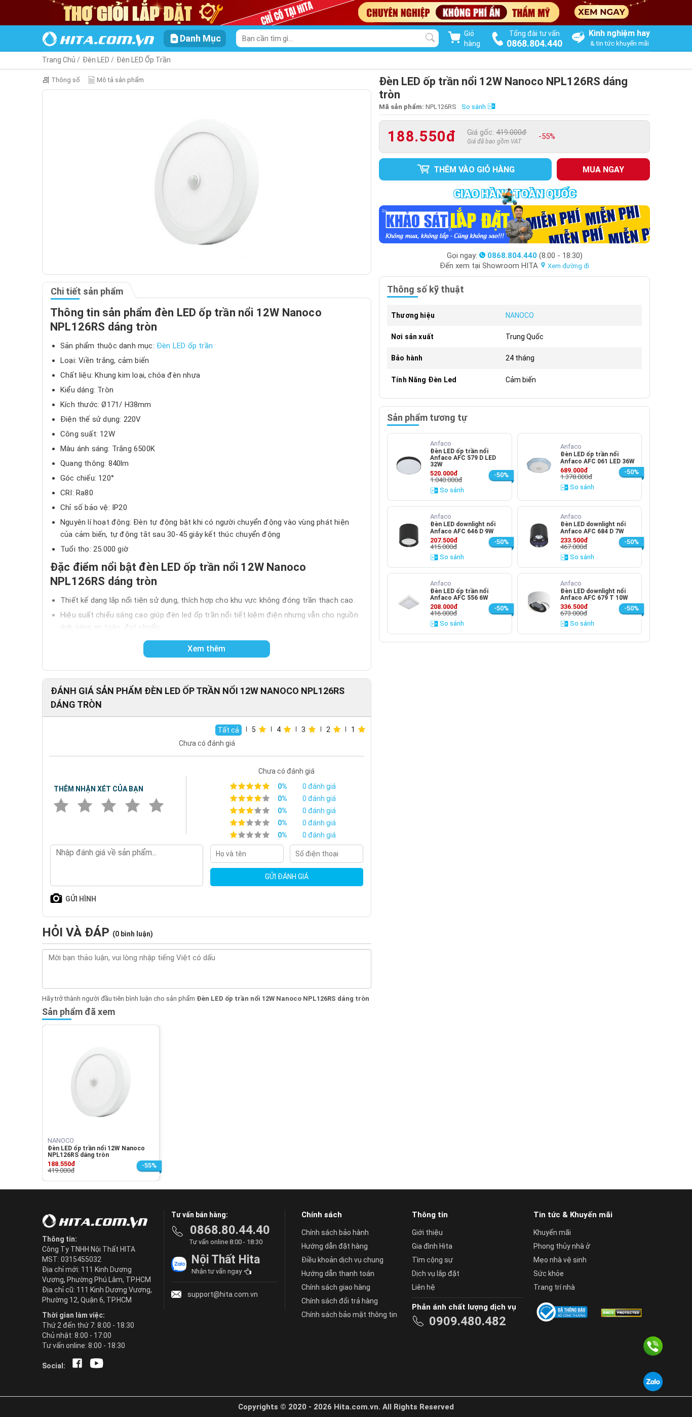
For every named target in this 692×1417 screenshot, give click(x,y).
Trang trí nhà (554, 1287)
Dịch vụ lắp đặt (435, 1273)
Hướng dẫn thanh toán (337, 1273)
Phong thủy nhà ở (561, 1246)
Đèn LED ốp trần (185, 345)
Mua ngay (603, 169)
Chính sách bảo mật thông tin (349, 1315)
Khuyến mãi (552, 1232)
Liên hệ (423, 1287)
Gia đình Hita (432, 1246)
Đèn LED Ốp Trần (144, 60)
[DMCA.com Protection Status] (620, 1312)
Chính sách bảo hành (335, 1232)
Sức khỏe (548, 1273)
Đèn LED (96, 60)
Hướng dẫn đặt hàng (334, 1246)
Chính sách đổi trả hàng (339, 1301)
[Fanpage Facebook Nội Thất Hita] (75, 1366)
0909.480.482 (467, 1321)
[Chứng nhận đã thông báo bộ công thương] (563, 1312)
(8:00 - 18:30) (535, 255)
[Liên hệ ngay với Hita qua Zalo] (653, 1381)
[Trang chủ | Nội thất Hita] (98, 40)
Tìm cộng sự (432, 1260)
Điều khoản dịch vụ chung (342, 1260)
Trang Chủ (58, 60)
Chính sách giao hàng (335, 1287)
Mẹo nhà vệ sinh (560, 1260)
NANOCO (520, 315)
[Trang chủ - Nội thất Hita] (97, 1222)
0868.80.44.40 (230, 1230)
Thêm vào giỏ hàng (473, 169)
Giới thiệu (427, 1232)
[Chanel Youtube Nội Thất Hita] (94, 1366)
